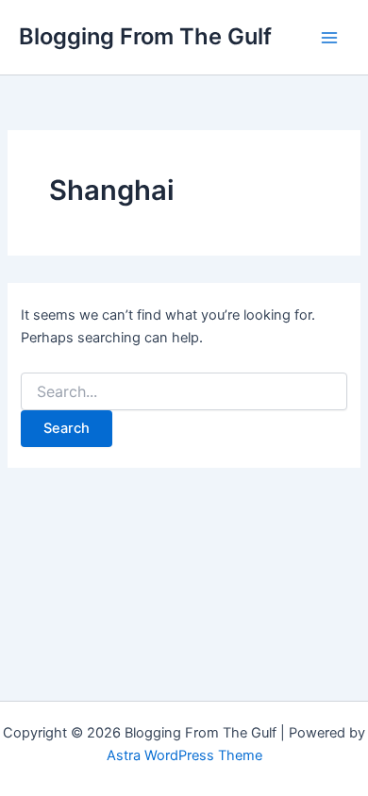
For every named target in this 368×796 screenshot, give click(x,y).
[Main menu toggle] (329, 38)
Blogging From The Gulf (145, 36)
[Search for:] (183, 392)
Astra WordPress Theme (184, 755)
